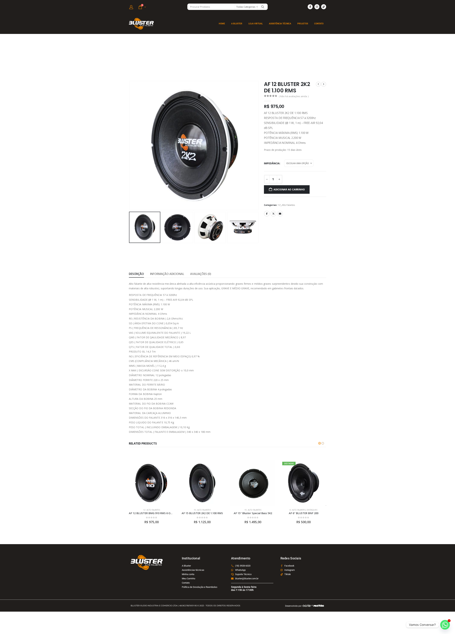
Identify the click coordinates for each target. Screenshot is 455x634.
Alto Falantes (288, 205)
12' (279, 205)
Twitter (273, 213)
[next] (323, 84)
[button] (129, 145)
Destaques (312, 510)
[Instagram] (316, 6)
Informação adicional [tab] (167, 274)
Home (222, 23)
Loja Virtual (255, 23)
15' (195, 510)
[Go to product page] (151, 483)
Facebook (267, 213)
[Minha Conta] (131, 7)
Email (280, 213)
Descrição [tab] (136, 274)
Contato (318, 23)
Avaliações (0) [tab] (200, 274)
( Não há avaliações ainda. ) (294, 96)
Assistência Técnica (280, 23)
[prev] (318, 84)
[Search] (263, 7)
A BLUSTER (236, 23)
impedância (272, 163)
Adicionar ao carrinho (289, 189)
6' (290, 510)
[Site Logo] (141, 23)
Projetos (302, 23)
